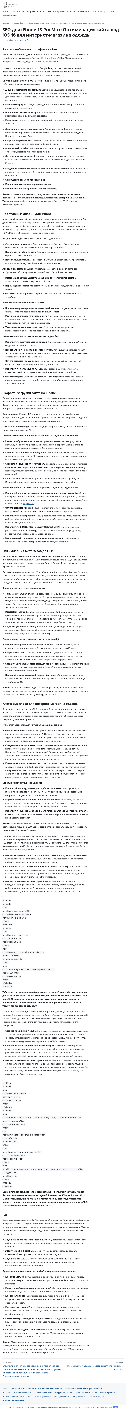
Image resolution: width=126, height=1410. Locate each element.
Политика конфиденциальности (17, 1392)
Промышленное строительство (81, 11)
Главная (5, 23)
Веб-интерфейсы (56, 11)
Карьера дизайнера (107, 11)
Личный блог (17, 23)
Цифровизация (79, 1396)
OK (115, 1407)
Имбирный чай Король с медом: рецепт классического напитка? (95, 1366)
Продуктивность (10, 15)
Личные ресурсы (96, 1396)
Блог (4, 1388)
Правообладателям (43, 1392)
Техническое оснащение (13, 1400)
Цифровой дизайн (11, 11)
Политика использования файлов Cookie (83, 1388)
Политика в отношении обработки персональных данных (36, 1388)
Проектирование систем (33, 11)
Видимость (28, 503)
